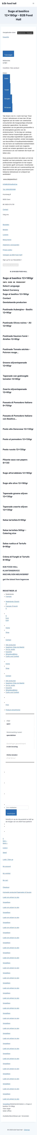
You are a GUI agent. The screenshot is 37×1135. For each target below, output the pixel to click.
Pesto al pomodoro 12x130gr (17, 439)
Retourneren (7, 240)
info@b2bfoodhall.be (10, 184)
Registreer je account (10, 265)
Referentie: (6, 60)
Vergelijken (6, 902)
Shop (7, 632)
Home (8, 628)
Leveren (5, 235)
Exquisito (9, 652)
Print (7, 705)
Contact (5, 209)
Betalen (5, 230)
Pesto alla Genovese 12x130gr (18, 429)
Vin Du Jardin (10, 649)
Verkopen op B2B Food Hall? (12, 255)
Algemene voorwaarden (11, 245)
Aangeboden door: (9, 32)
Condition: (6, 68)
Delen (6, 78)
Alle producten (11, 645)
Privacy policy (7, 250)
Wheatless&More (11, 654)
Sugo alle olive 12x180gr (15, 483)
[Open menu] (33, 3)
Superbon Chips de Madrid (15, 647)
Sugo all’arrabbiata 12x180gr (17, 473)
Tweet (6, 90)
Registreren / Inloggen (25, 33)
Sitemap (27, 1130)
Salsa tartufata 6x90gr (14, 520)
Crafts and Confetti (12, 656)
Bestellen (6, 224)
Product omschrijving (13, 710)
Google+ (7, 99)
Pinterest (7, 107)
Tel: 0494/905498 (9, 189)
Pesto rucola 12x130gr (14, 449)
